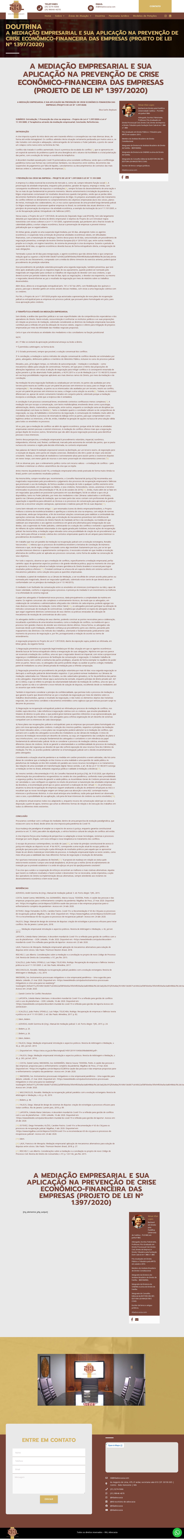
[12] (51, 508)
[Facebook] (122, 177)
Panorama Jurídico (119, 16)
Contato (155, 6)
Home (48, 16)
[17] (98, 768)
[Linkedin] (170, 15)
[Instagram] (165, 15)
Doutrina (100, 16)
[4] (66, 188)
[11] (103, 504)
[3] (106, 183)
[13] (43, 537)
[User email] (127, 177)
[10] (84, 489)
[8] (50, 410)
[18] (95, 785)
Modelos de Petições (145, 16)
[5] (28, 388)
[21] (60, 859)
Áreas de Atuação (78, 16)
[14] (28, 544)
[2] (64, 168)
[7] (106, 401)
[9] (108, 458)
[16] (70, 606)
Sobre (58, 16)
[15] (42, 569)
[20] (68, 843)
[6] (95, 391)
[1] (92, 149)
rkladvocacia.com (129, 170)
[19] (113, 796)
